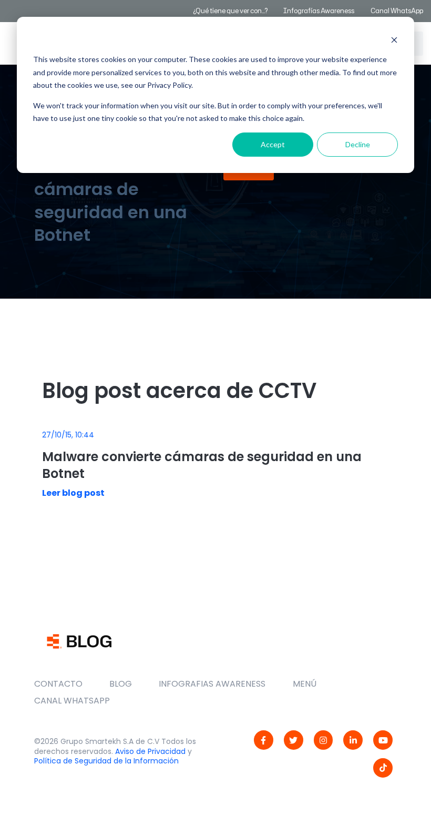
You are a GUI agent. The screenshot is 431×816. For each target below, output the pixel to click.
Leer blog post (73, 493)
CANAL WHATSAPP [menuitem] (72, 701)
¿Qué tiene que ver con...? (230, 10)
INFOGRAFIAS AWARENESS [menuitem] (212, 684)
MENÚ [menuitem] (304, 684)
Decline (357, 144)
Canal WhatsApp (397, 10)
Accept (273, 144)
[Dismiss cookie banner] (394, 39)
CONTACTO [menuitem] (58, 684)
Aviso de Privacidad (150, 751)
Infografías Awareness (319, 10)
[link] (263, 740)
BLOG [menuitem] (120, 684)
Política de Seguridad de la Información (106, 761)
